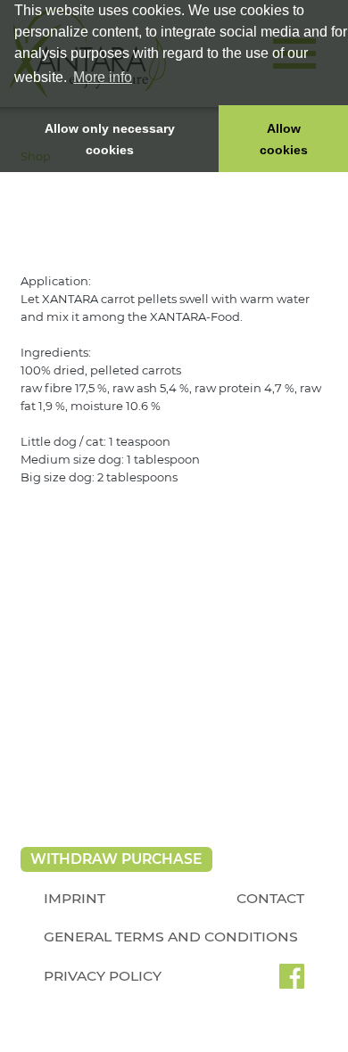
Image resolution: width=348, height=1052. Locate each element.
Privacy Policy (103, 975)
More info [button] (102, 77)
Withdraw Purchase (116, 859)
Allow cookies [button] (284, 139)
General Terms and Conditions (171, 936)
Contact (270, 898)
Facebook (291, 982)
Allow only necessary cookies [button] (110, 139)
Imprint (74, 898)
